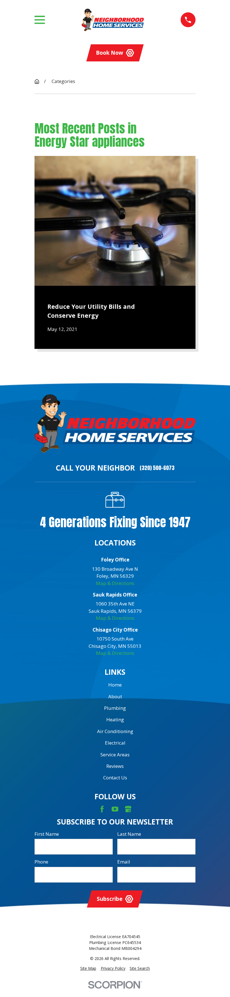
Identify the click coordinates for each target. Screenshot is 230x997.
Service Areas (115, 754)
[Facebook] (102, 809)
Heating (115, 719)
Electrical (115, 743)
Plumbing (115, 708)
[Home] (113, 20)
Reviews (115, 766)
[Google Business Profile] (128, 809)
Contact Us (115, 777)
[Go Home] (36, 81)
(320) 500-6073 (157, 468)
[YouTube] (115, 809)
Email (123, 862)
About (115, 696)
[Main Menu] (39, 20)
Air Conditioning (115, 731)
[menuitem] (88, 968)
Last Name (129, 834)
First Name (46, 834)
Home (115, 684)
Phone (41, 862)
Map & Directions (115, 583)
